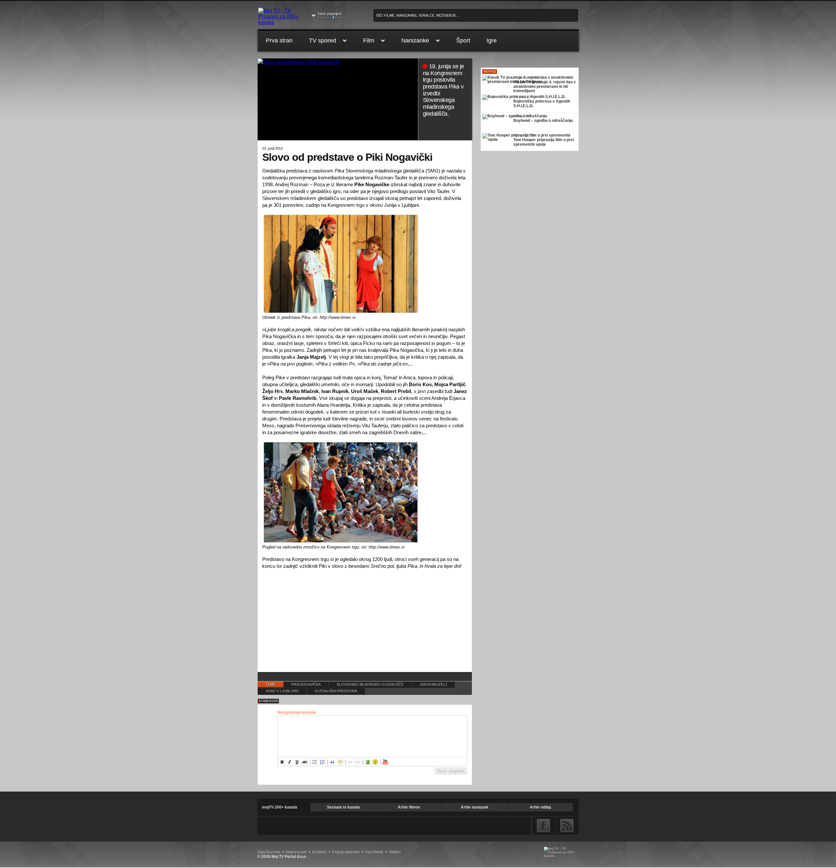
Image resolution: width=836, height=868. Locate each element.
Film (368, 40)
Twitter (395, 852)
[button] (282, 761)
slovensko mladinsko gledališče (370, 684)
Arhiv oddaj (540, 807)
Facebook (543, 825)
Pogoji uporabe (346, 852)
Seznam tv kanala (343, 807)
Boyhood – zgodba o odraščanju (543, 120)
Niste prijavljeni (332, 16)
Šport (463, 40)
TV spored (322, 40)
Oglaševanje (269, 852)
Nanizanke (415, 40)
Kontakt (319, 852)
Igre (492, 40)
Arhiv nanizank (475, 807)
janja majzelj (433, 684)
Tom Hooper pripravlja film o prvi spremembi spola (543, 142)
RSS (566, 825)
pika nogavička (306, 684)
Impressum (296, 852)
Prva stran (279, 40)
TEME (270, 684)
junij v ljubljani (281, 691)
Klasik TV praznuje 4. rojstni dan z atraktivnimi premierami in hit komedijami (544, 86)
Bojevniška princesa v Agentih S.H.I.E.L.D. (541, 103)
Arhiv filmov (409, 807)
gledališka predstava (335, 691)
